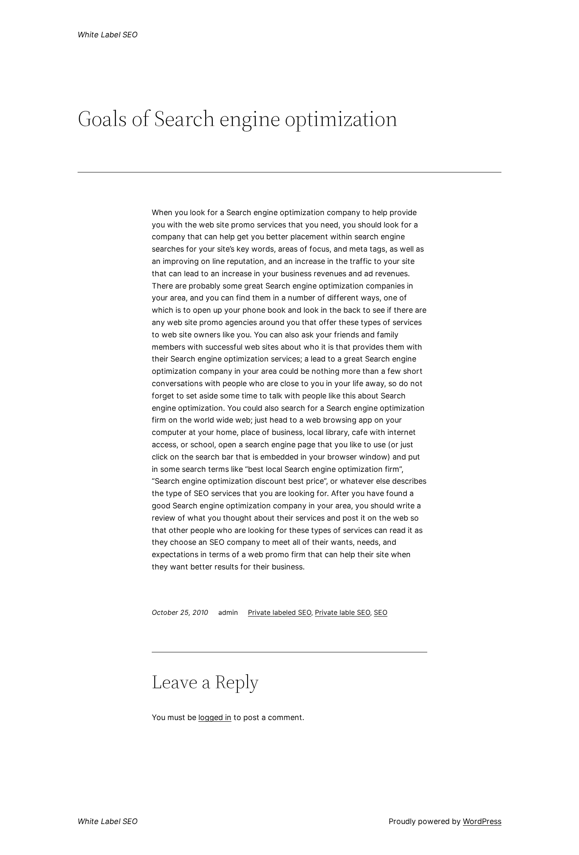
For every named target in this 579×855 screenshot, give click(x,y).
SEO (380, 612)
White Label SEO (108, 34)
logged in (214, 717)
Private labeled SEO (279, 612)
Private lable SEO (342, 612)
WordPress (482, 821)
